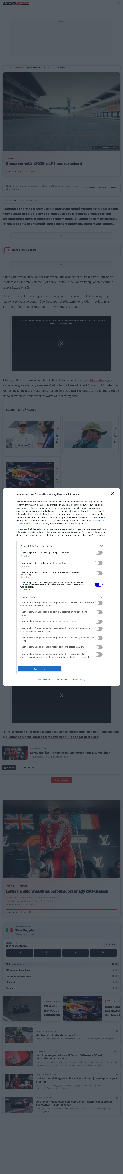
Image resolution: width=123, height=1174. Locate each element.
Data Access (61, 679)
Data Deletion (44, 679)
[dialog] (61, 587)
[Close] (113, 494)
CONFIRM (39, 669)
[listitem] (61, 546)
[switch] (99, 553)
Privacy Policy (78, 679)
